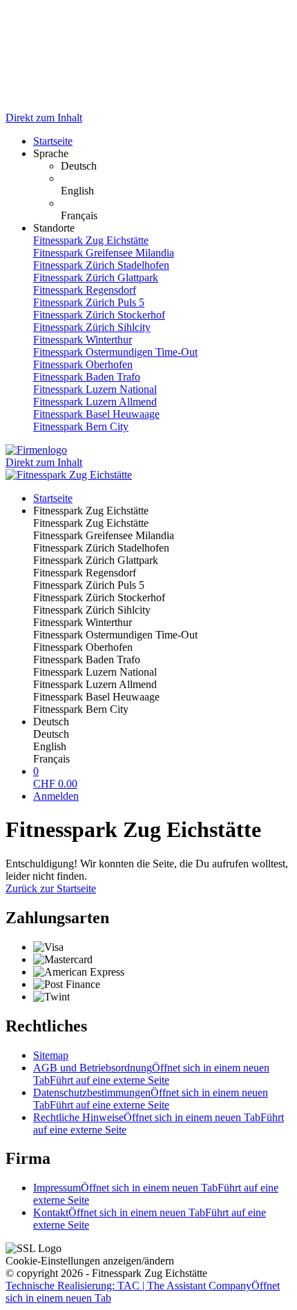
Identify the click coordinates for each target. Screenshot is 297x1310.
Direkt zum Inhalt (44, 117)
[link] (176, 166)
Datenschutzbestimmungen (150, 1099)
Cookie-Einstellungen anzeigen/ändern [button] (90, 1261)
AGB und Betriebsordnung (151, 1074)
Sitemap (50, 1055)
